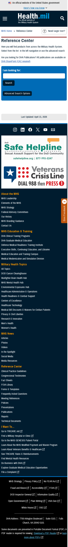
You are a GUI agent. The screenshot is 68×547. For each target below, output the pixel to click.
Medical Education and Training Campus (19, 254)
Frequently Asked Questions (14, 393)
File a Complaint (8, 472)
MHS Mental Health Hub (12, 282)
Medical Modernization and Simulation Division (22, 258)
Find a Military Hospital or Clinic (15, 435)
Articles (4, 338)
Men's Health (7, 323)
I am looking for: (12, 70)
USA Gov (52, 501)
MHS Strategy (7, 207)
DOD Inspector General (20, 494)
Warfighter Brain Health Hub (14, 278)
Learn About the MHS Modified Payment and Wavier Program (29, 445)
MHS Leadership (8, 198)
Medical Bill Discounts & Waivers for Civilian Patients (25, 309)
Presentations (7, 407)
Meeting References (10, 398)
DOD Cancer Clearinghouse (13, 273)
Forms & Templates (10, 389)
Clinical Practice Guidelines (13, 371)
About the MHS (10, 194)
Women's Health (8, 328)
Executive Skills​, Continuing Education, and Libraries (25, 249)
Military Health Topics (14, 264)
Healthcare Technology (11, 305)
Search (8, 83)
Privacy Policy (31, 481)
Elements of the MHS (11, 203)
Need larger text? (56, 31)
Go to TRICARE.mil (10, 431)
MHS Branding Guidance (12, 221)
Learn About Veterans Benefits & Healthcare (21, 449)
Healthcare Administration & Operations (19, 291)
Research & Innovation (11, 318)
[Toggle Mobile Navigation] (5, 18)
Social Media (7, 356)
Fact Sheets (6, 380)
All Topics (5, 269)
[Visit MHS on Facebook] (30, 130)
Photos (4, 342)
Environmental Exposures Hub (15, 287)
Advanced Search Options (17, 93)
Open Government (16, 501)
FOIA (51, 488)
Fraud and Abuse (18, 488)
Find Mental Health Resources (15, 458)
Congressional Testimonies (13, 375)
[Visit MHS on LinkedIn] (23, 130)
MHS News (7, 333)
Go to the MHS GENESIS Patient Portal (19, 440)
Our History (6, 216)
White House (27, 507)
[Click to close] (64, 201)
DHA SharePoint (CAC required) (15, 61)
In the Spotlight (8, 351)
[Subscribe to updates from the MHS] (53, 130)
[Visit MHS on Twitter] (38, 130)
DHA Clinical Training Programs (15, 236)
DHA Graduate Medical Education (16, 240)
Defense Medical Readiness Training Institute (22, 245)
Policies (5, 402)
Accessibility (37, 488)
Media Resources (9, 360)
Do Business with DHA (11, 463)
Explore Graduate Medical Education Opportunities (24, 467)
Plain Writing (36, 501)
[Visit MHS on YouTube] (45, 130)
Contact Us (6, 225)
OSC (41, 507)
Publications (6, 412)
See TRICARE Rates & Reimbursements (20, 454)
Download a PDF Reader (45, 533)
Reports (4, 416)
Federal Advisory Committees (14, 212)
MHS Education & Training (16, 231)
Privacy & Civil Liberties (12, 314)
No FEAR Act (50, 481)
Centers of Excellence (11, 300)
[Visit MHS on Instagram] (15, 130)
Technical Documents (11, 421)
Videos (4, 347)
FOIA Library (7, 384)
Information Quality (46, 494)
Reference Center (11, 366)
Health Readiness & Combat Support (18, 296)
